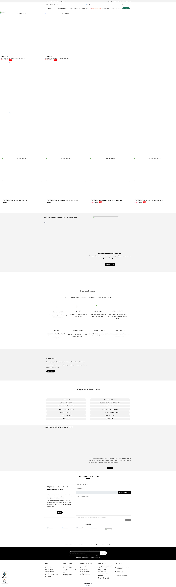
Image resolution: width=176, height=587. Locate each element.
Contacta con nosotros (55, 1)
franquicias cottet (84, 572)
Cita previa (64, 1)
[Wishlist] (124, 4)
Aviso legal (108, 544)
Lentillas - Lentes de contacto (51, 574)
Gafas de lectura (49, 569)
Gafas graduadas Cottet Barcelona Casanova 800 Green (15, 200)
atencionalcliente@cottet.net (122, 575)
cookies (103, 544)
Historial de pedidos (84, 566)
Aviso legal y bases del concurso (105, 566)
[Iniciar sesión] (127, 4)
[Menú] (7, 572)
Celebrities (65, 570)
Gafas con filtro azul (49, 571)
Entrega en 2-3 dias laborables (115, 1)
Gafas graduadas (49, 567)
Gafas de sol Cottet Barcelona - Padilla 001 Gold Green (57, 58)
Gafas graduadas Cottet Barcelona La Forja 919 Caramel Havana (149, 200)
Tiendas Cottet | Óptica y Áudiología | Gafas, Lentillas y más (70, 568)
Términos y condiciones (103, 572)
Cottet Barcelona (5, 56)
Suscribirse (103, 553)
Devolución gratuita (127, 1)
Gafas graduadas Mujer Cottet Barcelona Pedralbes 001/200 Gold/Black (106, 200)
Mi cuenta (82, 567)
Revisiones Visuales (77, 330)
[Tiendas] (122, 4)
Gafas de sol (48, 566)
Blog (64, 572)
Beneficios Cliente (84, 569)
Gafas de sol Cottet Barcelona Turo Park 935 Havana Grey (13, 58)
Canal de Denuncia (102, 571)
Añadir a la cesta (21, 55)
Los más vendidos (49, 576)
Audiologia (47, 572)
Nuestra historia (66, 566)
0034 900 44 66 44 (120, 571)
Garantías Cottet (66, 576)
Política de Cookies (102, 569)
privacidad (98, 544)
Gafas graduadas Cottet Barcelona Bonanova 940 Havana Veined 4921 (62, 200)
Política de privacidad (102, 567)
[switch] (4, 582)
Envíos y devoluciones (85, 571)
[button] (118, 8)
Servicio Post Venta (120, 330)
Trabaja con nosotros (67, 574)
